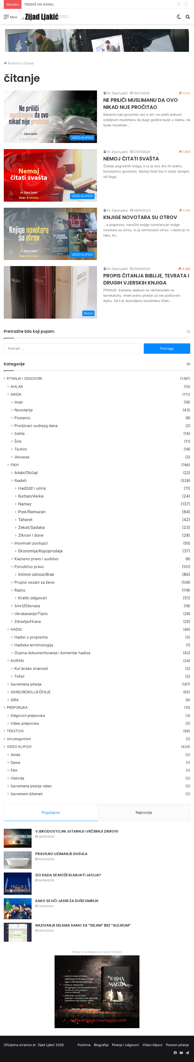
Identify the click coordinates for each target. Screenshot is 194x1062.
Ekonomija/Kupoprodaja (40, 551)
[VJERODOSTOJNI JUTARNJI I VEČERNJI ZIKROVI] (18, 838)
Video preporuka (25, 723)
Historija (17, 778)
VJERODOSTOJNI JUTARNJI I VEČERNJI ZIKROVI (76, 831)
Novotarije (23, 410)
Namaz (25, 504)
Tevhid (20, 449)
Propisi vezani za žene (34, 582)
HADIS (16, 629)
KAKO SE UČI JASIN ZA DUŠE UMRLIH (66, 900)
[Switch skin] (178, 18)
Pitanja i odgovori (125, 1045)
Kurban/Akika (30, 496)
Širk (17, 441)
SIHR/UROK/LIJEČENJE (31, 692)
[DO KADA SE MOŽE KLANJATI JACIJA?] (18, 883)
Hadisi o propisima (30, 637)
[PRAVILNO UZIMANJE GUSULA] (18, 860)
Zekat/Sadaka (31, 527)
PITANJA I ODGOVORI (24, 378)
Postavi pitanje (177, 1045)
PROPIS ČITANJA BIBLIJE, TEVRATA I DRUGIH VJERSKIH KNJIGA (146, 279)
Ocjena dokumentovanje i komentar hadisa (52, 652)
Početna (14, 63)
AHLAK (17, 386)
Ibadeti (20, 480)
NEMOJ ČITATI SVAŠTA (131, 158)
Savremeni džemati (26, 794)
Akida (15, 754)
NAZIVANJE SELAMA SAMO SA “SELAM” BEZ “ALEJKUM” (83, 925)
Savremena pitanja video (31, 786)
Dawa (15, 762)
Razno (20, 590)
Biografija (101, 1045)
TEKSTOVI (15, 731)
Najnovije (144, 812)
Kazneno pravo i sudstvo (36, 558)
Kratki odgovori (32, 598)
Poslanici (22, 417)
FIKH (15, 465)
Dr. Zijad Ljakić (117, 93)
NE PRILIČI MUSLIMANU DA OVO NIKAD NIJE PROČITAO (140, 104)
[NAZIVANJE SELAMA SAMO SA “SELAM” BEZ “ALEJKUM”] (18, 932)
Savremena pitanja (26, 684)
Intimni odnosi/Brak (36, 574)
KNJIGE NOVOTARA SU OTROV (140, 217)
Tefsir (19, 676)
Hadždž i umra (32, 488)
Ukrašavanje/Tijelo (31, 613)
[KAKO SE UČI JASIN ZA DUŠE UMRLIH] (18, 908)
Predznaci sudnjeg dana (35, 425)
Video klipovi (152, 1045)
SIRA (15, 700)
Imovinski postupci (31, 543)
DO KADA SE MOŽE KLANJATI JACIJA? (68, 875)
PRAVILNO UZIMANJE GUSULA (61, 853)
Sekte (19, 433)
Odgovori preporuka (28, 715)
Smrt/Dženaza (27, 605)
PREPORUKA (17, 707)
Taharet (25, 519)
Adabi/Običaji (26, 472)
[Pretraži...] (187, 18)
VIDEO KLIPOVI (19, 747)
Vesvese (22, 457)
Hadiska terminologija (33, 645)
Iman (18, 402)
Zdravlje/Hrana (27, 621)
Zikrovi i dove (30, 535)
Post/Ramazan (31, 511)
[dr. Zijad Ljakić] (45, 16)
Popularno (51, 812)
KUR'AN (17, 660)
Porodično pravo (29, 566)
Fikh (14, 770)
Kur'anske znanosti (31, 668)
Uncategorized (19, 739)
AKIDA (16, 394)
